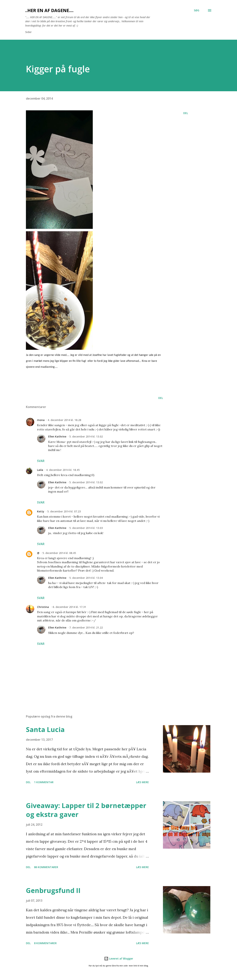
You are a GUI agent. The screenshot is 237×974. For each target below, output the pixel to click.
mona (41, 420)
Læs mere (142, 782)
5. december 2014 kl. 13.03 (86, 528)
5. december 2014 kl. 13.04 (86, 578)
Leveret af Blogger (121, 958)
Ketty (40, 511)
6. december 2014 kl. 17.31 (69, 607)
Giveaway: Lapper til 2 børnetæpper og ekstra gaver (86, 810)
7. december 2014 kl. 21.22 (86, 627)
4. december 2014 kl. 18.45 (63, 470)
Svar (40, 461)
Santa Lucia (45, 729)
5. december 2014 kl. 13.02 (86, 436)
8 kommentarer (45, 943)
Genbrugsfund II (53, 890)
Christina (43, 607)
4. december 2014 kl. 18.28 (64, 420)
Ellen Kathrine (57, 436)
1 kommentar (44, 782)
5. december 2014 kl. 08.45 (59, 553)
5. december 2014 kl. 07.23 (64, 511)
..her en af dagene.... (49, 10)
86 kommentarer (46, 867)
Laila (40, 470)
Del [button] (185, 113)
